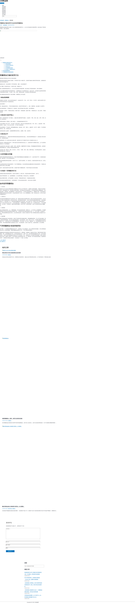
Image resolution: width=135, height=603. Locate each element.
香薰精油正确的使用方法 (7, 62)
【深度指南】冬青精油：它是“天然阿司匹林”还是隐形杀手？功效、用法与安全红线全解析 (33, 584)
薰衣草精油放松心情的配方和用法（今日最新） (13, 506)
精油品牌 (4, 11)
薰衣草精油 (10, 508)
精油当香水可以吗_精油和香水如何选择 (11, 252)
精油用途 (4, 7)
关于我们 (4, 14)
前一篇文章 (3, 240)
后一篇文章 (3, 241)
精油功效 (4, 6)
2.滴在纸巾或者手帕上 (9, 65)
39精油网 (2, 20)
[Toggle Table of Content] (1, 60)
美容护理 (4, 13)
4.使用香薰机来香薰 (9, 67)
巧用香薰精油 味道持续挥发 (8, 71)
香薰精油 (6, 20)
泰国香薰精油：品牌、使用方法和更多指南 (12, 418)
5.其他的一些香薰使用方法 (10, 69)
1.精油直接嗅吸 (8, 63)
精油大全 (4, 9)
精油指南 (4, 10)
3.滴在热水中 (8, 66)
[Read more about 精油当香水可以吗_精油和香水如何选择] (9, 250)
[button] (2, 17)
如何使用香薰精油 (6, 70)
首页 (3, 5)
